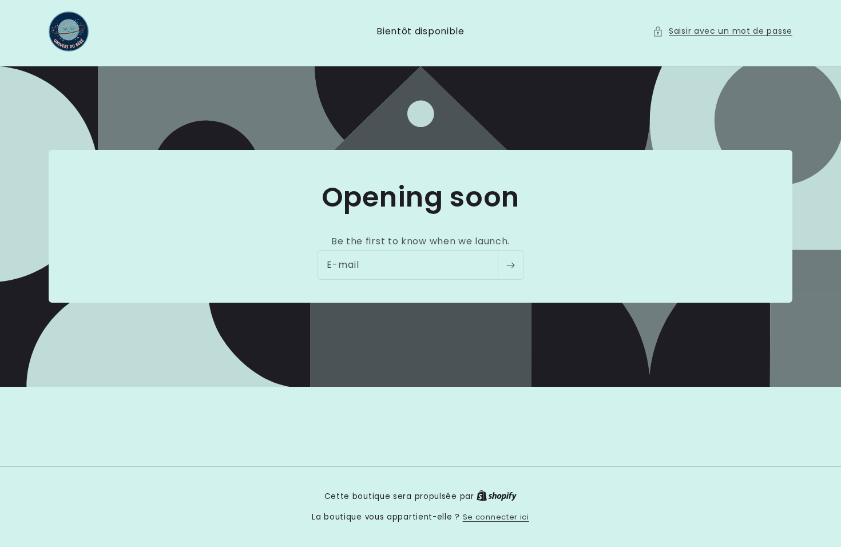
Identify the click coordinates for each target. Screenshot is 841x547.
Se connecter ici (496, 517)
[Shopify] (497, 496)
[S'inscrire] (510, 265)
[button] (722, 31)
